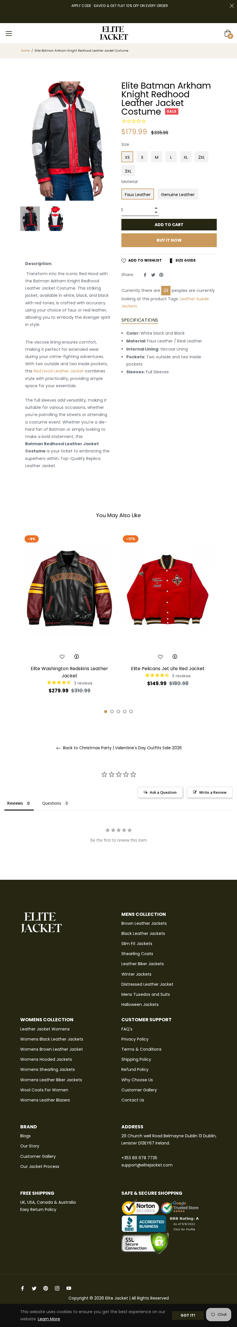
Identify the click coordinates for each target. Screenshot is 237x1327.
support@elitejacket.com (147, 1165)
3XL (128, 171)
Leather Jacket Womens (45, 1029)
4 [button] (124, 711)
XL (186, 157)
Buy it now (169, 240)
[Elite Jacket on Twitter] (34, 1287)
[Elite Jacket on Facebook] (22, 1287)
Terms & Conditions (141, 1049)
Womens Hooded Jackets (46, 1059)
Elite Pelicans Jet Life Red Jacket (168, 668)
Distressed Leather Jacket (147, 984)
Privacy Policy (135, 1039)
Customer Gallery (139, 1090)
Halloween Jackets (140, 1004)
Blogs (25, 1136)
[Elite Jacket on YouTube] (68, 1287)
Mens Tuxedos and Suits (145, 994)
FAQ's (126, 1029)
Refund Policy (135, 1069)
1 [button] (105, 711)
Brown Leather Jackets (144, 923)
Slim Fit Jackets (136, 943)
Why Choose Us (137, 1080)
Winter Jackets (136, 974)
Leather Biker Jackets (142, 964)
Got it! (188, 1315)
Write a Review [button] (213, 792)
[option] (69, 623)
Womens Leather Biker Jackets (51, 1080)
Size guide (185, 260)
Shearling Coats (137, 954)
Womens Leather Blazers (45, 1100)
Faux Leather (138, 194)
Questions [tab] (51, 803)
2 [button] (112, 711)
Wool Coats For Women (44, 1090)
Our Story (29, 1146)
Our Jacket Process (39, 1166)
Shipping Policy (136, 1059)
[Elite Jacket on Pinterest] (45, 1287)
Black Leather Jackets (143, 933)
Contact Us (132, 1100)
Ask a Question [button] (163, 792)
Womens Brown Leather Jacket (51, 1049)
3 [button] (118, 711)
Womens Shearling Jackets (47, 1069)
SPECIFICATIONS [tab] (139, 320)
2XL (201, 157)
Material (129, 181)
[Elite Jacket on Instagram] (57, 1287)
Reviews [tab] (15, 803)
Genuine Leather (178, 194)
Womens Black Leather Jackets (51, 1039)
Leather (187, 299)
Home (25, 51)
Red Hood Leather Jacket (59, 371)
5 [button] (131, 711)
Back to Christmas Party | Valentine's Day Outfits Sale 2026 (122, 747)
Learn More (49, 1319)
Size (125, 144)
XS (127, 157)
